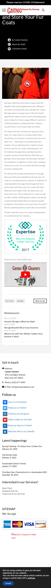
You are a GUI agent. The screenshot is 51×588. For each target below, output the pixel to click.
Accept (8, 583)
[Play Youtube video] (25, 275)
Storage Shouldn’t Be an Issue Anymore (21, 327)
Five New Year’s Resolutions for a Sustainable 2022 (24, 472)
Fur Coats (10, 301)
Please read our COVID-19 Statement (25, 2)
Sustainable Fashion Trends (14, 463)
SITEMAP (8, 509)
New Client (7, 488)
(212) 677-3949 (18, 382)
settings (31, 578)
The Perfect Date (9, 455)
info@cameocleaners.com (23, 387)
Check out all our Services (13, 493)
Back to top (40, 301)
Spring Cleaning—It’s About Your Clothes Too (22, 446)
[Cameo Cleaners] (23, 10)
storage (20, 301)
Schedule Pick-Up (10, 491)
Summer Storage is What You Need (19, 321)
